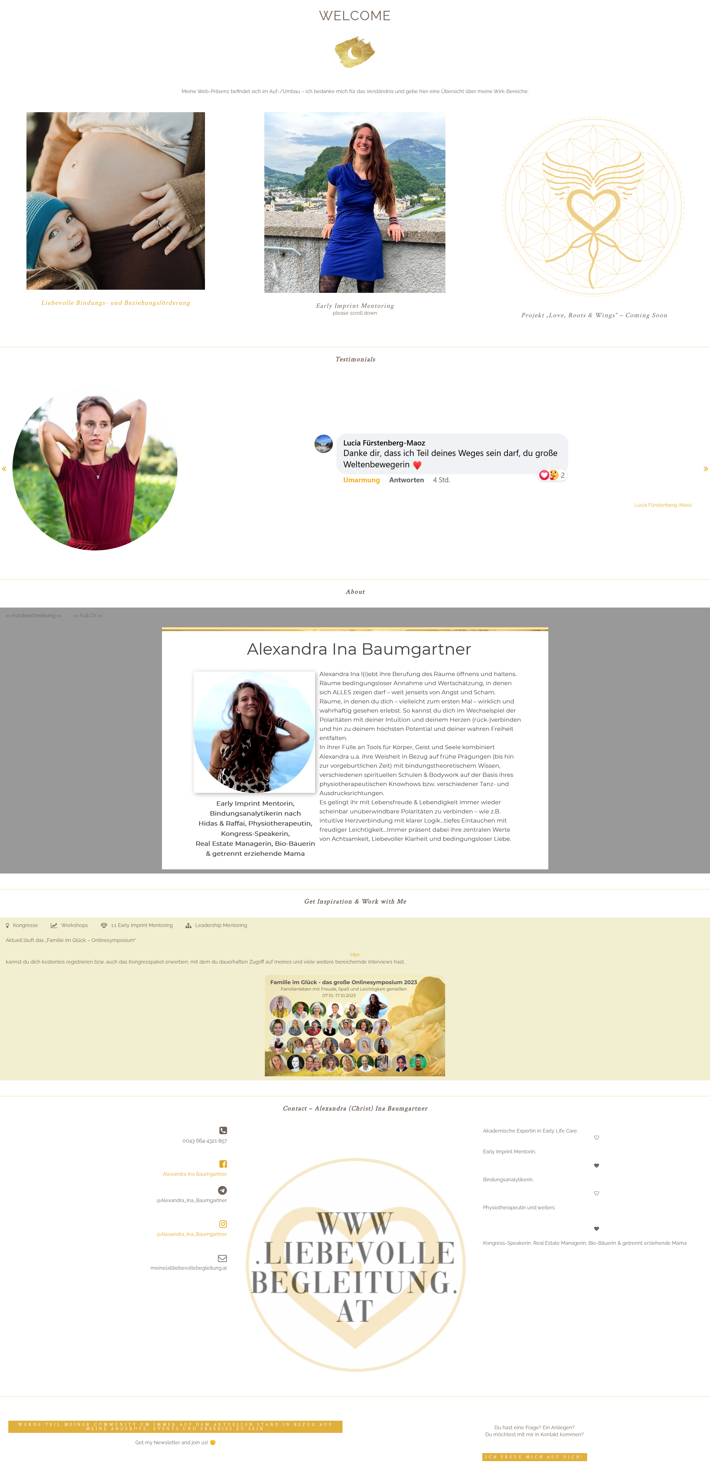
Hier (355, 954)
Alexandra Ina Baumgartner (195, 1174)
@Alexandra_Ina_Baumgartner (191, 1234)
